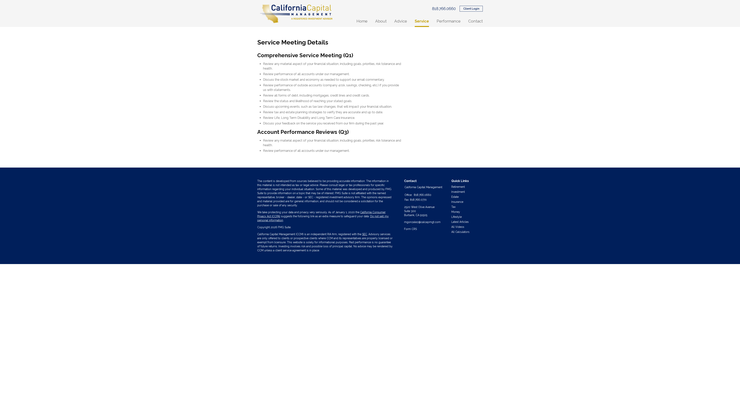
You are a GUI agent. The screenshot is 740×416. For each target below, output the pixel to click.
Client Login (471, 8)
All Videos (457, 226)
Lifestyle (456, 216)
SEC (364, 234)
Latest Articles (460, 221)
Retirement (458, 186)
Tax (453, 206)
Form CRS (410, 229)
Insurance (457, 201)
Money (455, 211)
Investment (458, 191)
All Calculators (460, 231)
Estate (455, 196)
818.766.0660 (444, 8)
